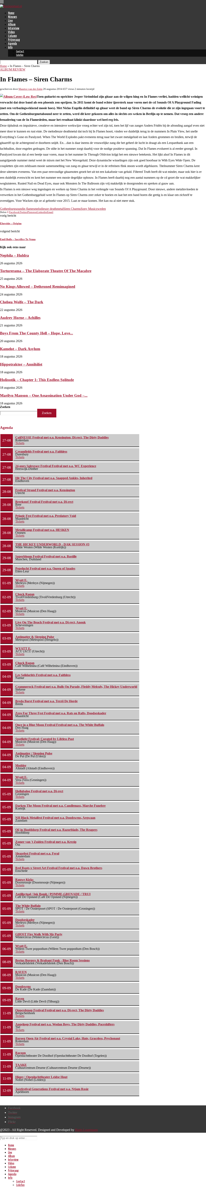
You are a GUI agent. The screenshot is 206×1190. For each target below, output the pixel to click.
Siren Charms (72, 208)
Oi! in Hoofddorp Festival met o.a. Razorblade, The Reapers (56, 829)
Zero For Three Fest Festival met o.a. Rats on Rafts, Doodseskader (60, 713)
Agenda (12, 43)
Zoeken (5, 407)
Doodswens (23, 986)
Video (11, 32)
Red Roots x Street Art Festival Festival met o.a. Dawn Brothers (58, 868)
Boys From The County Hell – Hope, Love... (36, 333)
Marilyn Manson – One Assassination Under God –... (44, 395)
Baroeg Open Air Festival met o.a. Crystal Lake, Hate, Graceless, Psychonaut (67, 1038)
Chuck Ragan (24, 594)
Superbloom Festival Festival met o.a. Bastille (46, 556)
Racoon (20, 1053)
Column (12, 36)
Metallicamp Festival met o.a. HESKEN (42, 530)
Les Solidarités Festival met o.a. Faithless (43, 675)
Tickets (19, 443)
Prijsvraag (14, 40)
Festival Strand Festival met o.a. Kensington (45, 490)
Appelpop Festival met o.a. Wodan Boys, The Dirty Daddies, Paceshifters (64, 1024)
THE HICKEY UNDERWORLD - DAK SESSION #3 (52, 544)
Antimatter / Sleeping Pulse (33, 753)
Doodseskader (25, 919)
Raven (19, 998)
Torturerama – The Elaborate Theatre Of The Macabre (45, 271)
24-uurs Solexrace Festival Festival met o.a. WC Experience (55, 466)
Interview (13, 28)
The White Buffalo (28, 905)
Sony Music (88, 208)
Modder (20, 765)
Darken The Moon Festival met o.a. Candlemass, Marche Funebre (60, 805)
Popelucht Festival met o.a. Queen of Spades (45, 568)
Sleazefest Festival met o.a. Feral (37, 853)
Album (11, 24)
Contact (20, 51)
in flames (28, 208)
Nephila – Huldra (14, 255)
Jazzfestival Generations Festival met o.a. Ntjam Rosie (52, 1089)
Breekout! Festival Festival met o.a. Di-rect (44, 501)
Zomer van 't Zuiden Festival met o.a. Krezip (45, 842)
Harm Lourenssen (86, 1130)
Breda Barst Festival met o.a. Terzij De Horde (46, 701)
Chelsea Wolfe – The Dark (21, 302)
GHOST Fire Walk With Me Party (38, 934)
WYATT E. (23, 648)
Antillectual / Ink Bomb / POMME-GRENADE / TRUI (53, 894)
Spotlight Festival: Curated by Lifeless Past (44, 739)
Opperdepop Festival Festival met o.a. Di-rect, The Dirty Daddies (59, 1010)
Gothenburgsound (11, 208)
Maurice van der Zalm (30, 88)
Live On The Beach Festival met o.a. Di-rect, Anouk (50, 622)
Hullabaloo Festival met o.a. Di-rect (39, 791)
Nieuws (12, 17)
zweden (101, 208)
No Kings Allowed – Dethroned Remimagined (37, 286)
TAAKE (21, 1065)
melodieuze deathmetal (48, 208)
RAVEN (21, 972)
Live (10, 21)
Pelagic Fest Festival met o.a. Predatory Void (45, 516)
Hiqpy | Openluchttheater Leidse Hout (41, 1077)
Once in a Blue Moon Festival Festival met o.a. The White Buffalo (59, 725)
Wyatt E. (21, 580)
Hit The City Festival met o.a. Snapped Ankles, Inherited (53, 478)
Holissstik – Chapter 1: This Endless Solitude (37, 380)
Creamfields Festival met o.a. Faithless (41, 451)
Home (11, 13)
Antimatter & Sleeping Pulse (34, 637)
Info (10, 47)
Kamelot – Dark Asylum (20, 349)
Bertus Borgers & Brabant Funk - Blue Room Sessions (52, 960)
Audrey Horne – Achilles (20, 318)
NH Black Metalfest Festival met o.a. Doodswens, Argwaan (55, 817)
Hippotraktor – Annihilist (21, 364)
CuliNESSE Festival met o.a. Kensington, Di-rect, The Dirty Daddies (62, 437)
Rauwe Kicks (24, 879)
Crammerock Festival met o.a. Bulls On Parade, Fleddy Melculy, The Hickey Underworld (76, 686)
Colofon (19, 55)
